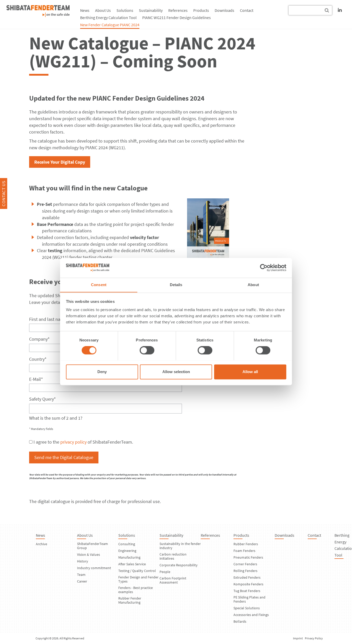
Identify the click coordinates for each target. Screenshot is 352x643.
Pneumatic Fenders (248, 557)
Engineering (127, 551)
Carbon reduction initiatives (173, 556)
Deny (102, 371)
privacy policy (73, 442)
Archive (41, 544)
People (165, 572)
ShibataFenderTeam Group (92, 546)
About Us (103, 10)
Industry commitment (94, 568)
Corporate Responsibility (179, 565)
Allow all (250, 371)
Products (201, 10)
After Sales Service (132, 564)
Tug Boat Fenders (246, 591)
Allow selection (176, 371)
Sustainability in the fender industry (180, 546)
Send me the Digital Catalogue (63, 457)
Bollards (239, 621)
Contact (246, 10)
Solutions (124, 10)
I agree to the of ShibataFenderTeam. (83, 442)
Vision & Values (88, 554)
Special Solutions (246, 608)
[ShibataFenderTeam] (38, 15)
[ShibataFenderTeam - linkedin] (340, 10)
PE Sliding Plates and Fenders (249, 599)
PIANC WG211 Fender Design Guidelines (176, 17)
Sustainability (151, 10)
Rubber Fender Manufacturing (129, 600)
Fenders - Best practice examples (135, 590)
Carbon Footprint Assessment (173, 580)
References (178, 10)
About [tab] (253, 285)
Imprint (298, 638)
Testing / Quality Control (137, 571)
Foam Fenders (244, 551)
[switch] (147, 350)
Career (82, 581)
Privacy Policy (314, 638)
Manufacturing (129, 557)
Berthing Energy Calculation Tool (108, 17)
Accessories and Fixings (251, 615)
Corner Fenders (245, 564)
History (82, 561)
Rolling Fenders (245, 571)
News (84, 10)
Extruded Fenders (247, 577)
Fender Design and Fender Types (138, 579)
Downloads (224, 10)
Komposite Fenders (248, 584)
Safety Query (42, 399)
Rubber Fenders (245, 544)
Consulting (126, 544)
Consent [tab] (98, 285)
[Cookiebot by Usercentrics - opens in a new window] (263, 267)
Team (81, 574)
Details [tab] (176, 285)
